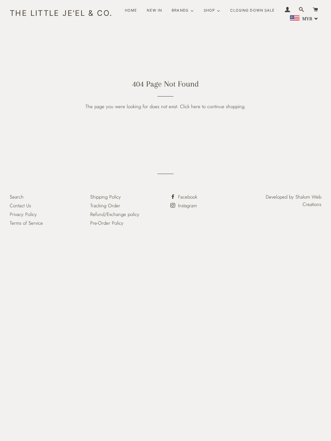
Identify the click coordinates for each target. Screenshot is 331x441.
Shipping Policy (105, 196)
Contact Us (20, 205)
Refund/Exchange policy (114, 214)
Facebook (186, 196)
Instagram (186, 205)
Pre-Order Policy (106, 223)
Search (17, 196)
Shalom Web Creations (308, 200)
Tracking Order (105, 205)
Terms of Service (26, 223)
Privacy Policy (23, 214)
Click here (190, 106)
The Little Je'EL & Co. (61, 13)
